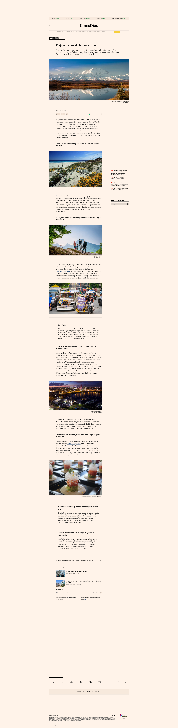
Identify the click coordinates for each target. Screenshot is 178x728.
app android (124, 684)
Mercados (68, 31)
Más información (59, 599)
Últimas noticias (92, 31)
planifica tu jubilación (81, 684)
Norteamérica (94, 592)
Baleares (85, 592)
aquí (85, 599)
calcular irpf (53, 684)
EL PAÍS (103, 31)
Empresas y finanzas (61, 31)
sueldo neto (71, 684)
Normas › (100, 563)
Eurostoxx (117, 207)
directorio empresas (99, 684)
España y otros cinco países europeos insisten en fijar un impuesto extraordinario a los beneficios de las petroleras (119, 172)
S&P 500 (67, 18)
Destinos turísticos (71, 592)
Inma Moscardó (60, 109)
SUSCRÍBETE (116, 31)
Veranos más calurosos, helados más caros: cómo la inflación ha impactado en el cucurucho (119, 184)
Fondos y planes (85, 31)
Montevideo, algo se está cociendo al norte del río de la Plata (83, 582)
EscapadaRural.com (63, 271)
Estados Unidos (79, 592)
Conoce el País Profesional (89, 691)
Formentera (60, 196)
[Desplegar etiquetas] (101, 593)
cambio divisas (90, 684)
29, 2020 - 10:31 (63, 110)
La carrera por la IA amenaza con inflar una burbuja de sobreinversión (119, 190)
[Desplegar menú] (50, 25)
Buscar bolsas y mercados (117, 200)
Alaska (64, 592)
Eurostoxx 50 (99, 18)
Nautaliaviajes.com (74, 444)
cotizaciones (108, 684)
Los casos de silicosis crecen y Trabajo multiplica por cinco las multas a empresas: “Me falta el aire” (119, 179)
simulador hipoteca (62, 684)
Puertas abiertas (60, 43)
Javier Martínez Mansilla (71, 573)
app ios (118, 684)
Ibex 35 (53, 18)
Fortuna (54, 37)
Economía (73, 31)
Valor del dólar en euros (117, 18)
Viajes (89, 592)
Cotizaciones (78, 31)
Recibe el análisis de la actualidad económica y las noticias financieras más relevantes (75, 560)
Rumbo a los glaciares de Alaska (76, 571)
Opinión (98, 31)
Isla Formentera (59, 592)
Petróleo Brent (83, 18)
